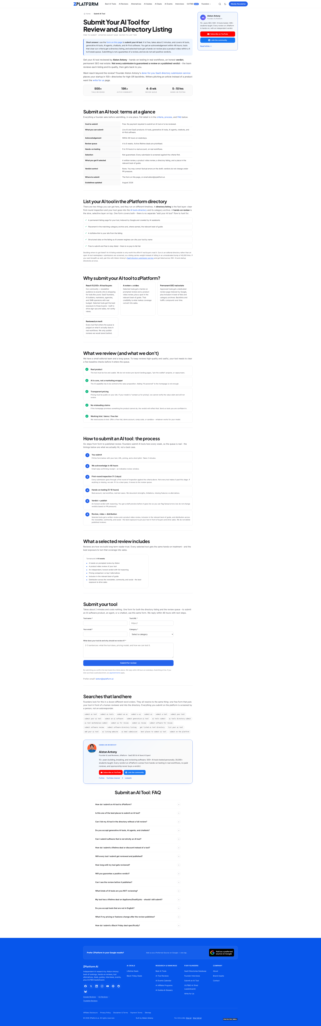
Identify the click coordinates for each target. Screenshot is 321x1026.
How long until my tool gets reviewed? (112, 865)
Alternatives (136, 4)
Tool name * (88, 618)
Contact (216, 981)
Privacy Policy (105, 1013)
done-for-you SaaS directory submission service (166, 73)
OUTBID (192, 4)
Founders (205, 4)
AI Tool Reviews (162, 976)
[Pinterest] (113, 986)
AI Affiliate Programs (164, 985)
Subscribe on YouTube (112, 772)
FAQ (179, 117)
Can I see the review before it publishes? (113, 882)
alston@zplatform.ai (104, 679)
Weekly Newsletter (238, 4)
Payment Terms (136, 1013)
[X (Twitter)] (91, 986)
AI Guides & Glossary (164, 990)
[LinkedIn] (96, 986)
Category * (133, 629)
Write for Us (189, 994)
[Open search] (220, 4)
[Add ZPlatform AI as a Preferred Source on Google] (221, 953)
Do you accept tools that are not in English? (114, 908)
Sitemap (148, 1013)
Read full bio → (206, 46)
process (168, 117)
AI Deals (158, 4)
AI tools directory (138, 210)
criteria (160, 117)
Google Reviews (89, 997)
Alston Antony (147, 1018)
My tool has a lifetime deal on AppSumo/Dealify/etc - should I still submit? (128, 899)
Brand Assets (218, 976)
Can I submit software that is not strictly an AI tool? (118, 839)
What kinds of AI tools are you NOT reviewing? (116, 891)
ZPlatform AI (90, 966)
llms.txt (188, 1018)
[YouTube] (107, 986)
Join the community (136, 772)
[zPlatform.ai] (85, 4)
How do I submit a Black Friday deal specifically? (117, 925)
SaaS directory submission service (140, 258)
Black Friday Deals (134, 976)
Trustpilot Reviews (90, 1001)
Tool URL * (133, 618)
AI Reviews (123, 4)
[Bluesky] (85, 991)
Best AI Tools (110, 4)
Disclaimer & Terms (120, 1013)
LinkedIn (128, 778)
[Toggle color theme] (225, 4)
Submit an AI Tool (191, 981)
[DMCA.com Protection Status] (230, 1019)
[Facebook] (85, 986)
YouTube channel (113, 778)
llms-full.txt (197, 1018)
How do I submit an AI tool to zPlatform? (113, 804)
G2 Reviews (103, 997)
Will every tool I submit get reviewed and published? (119, 856)
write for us (98, 80)
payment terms (115, 673)
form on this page (114, 42)
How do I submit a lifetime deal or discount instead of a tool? (122, 847)
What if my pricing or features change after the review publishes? (125, 917)
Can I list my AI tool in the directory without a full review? (121, 821)
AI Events (169, 4)
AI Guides (148, 4)
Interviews (179, 4)
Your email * (88, 629)
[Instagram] (102, 986)
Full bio (101, 778)
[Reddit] (118, 986)
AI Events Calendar (163, 981)
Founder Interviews (192, 976)
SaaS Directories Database (195, 971)
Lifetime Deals (132, 971)
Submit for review (128, 663)
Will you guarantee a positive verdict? (112, 873)
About (215, 971)
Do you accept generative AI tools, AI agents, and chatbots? (122, 830)
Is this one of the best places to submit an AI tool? (117, 813)
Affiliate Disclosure (90, 1013)
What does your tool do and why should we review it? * (104, 641)
